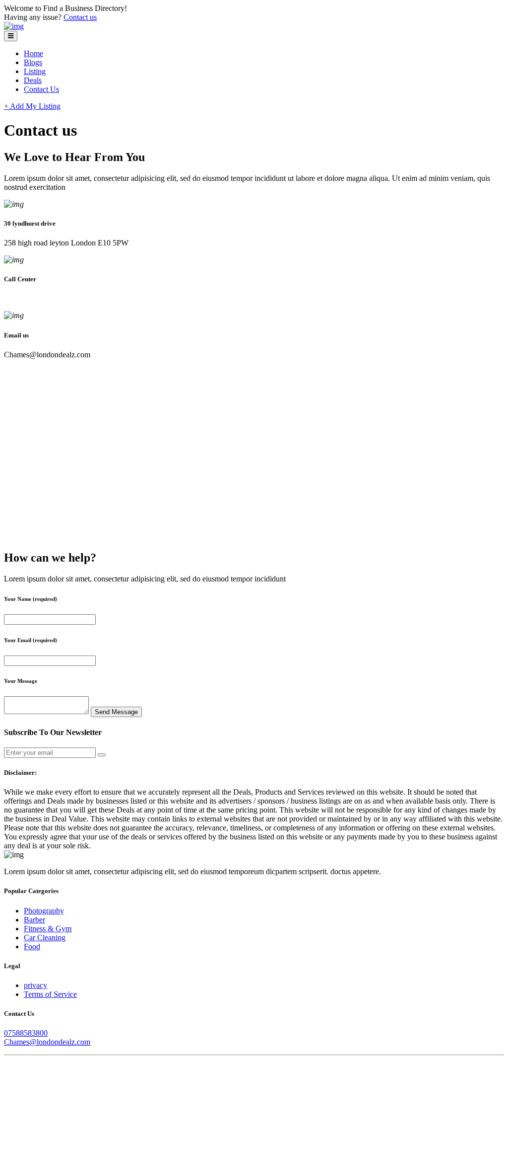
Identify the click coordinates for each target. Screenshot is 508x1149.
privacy (35, 985)
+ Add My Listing (32, 106)
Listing (35, 71)
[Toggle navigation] (10, 36)
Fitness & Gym (47, 928)
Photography (44, 910)
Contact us (80, 17)
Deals (33, 80)
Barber (34, 919)
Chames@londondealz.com (47, 1042)
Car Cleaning (44, 937)
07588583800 (26, 1033)
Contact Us (41, 89)
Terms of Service (50, 994)
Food (32, 946)
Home (33, 53)
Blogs (33, 62)
